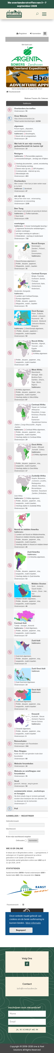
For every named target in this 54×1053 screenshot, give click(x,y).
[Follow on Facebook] (27, 964)
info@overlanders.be (27, 989)
